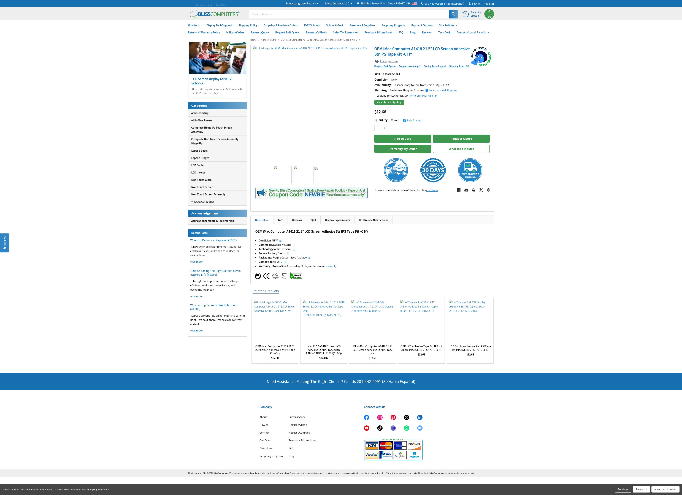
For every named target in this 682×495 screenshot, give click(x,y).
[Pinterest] (488, 190)
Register (489, 3)
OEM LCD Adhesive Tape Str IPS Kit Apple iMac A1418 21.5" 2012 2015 (421, 348)
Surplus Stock (297, 417)
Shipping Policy (248, 25)
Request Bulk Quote (287, 32)
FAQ (401, 32)
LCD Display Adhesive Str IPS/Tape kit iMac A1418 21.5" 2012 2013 (470, 348)
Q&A (313, 220)
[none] (311, 105)
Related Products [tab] (266, 291)
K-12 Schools (312, 25)
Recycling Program (393, 25)
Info (280, 220)
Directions (265, 448)
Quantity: (397, 120)
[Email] (466, 190)
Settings (623, 489)
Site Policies (446, 25)
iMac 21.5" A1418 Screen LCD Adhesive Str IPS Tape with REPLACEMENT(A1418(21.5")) (324, 349)
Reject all (641, 489)
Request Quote (260, 32)
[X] (481, 190)
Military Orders (235, 32)
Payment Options (422, 25)
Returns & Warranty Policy (204, 32)
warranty (331, 266)
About (263, 417)
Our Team (265, 440)
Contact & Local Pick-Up (471, 32)
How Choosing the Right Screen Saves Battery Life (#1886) (215, 273)
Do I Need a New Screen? (373, 220)
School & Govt (334, 25)
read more (196, 261)
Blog (413, 32)
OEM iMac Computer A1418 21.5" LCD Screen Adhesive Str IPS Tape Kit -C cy (275, 349)
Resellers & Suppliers (362, 25)
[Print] (473, 190)
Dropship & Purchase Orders (281, 25)
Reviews (427, 32)
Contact (264, 432)
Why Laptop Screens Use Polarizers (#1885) (213, 307)
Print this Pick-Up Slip (423, 95)
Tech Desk (444, 32)
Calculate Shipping (389, 102)
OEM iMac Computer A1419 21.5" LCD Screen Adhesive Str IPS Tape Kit (373, 349)
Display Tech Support (219, 25)
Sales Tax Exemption (345, 32)
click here (432, 190)
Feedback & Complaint (378, 32)
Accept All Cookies (665, 489)
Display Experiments (337, 220)
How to (192, 25)
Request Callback (316, 32)
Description (262, 220)
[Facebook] (459, 190)
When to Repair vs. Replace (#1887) (213, 240)
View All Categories (203, 201)
